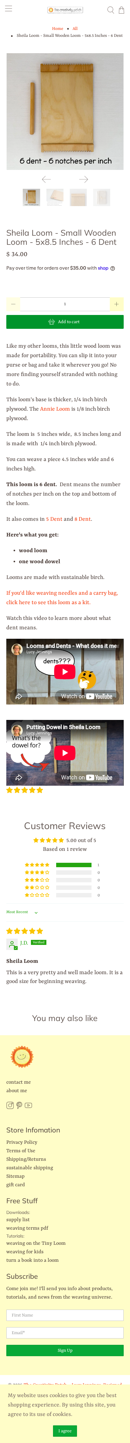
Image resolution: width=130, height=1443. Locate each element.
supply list (18, 1220)
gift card (15, 1185)
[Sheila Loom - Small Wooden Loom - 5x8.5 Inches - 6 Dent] (64, 111)
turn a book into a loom (32, 1260)
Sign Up (65, 1350)
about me (16, 1091)
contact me (18, 1082)
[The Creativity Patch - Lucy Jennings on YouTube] (28, 1108)
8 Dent (82, 519)
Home (57, 28)
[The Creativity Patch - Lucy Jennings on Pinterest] (19, 1108)
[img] (24, 932)
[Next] (83, 179)
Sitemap (15, 1176)
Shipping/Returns (26, 1159)
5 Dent (53, 519)
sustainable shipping (29, 1168)
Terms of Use (20, 1151)
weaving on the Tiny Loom (36, 1243)
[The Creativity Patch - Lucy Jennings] (65, 10)
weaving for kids (25, 1252)
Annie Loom (55, 409)
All (75, 28)
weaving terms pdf (27, 1228)
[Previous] (46, 179)
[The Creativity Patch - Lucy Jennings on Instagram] (10, 1108)
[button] (24, 791)
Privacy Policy (21, 1142)
